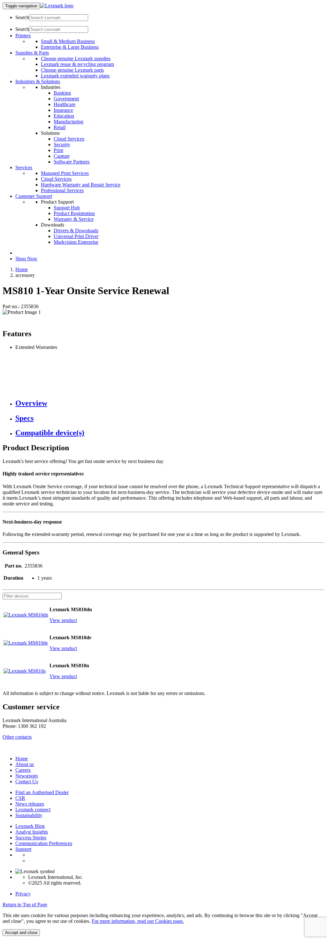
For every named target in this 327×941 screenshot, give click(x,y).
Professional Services (62, 190)
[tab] (169, 403)
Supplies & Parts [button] (32, 52)
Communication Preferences (43, 843)
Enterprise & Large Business (70, 47)
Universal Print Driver (76, 236)
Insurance (63, 110)
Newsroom (26, 775)
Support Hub (67, 207)
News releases (29, 804)
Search (22, 17)
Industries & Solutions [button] (37, 81)
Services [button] (23, 167)
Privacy (23, 893)
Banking (62, 93)
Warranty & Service (74, 219)
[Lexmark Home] (56, 5)
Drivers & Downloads (76, 230)
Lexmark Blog (30, 826)
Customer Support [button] (33, 196)
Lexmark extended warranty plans (75, 75)
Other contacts (17, 737)
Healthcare (64, 104)
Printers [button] (23, 35)
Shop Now (26, 258)
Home (21, 269)
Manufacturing (68, 121)
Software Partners (71, 161)
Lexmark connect (32, 809)
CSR (20, 798)
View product (63, 620)
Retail (59, 127)
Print (58, 150)
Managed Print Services (65, 173)
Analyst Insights (31, 832)
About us (24, 764)
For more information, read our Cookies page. (138, 921)
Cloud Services (69, 138)
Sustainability (28, 815)
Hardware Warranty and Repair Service (80, 184)
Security (62, 144)
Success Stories (30, 837)
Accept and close (21, 932)
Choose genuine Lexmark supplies (75, 58)
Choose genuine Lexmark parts (72, 70)
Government (66, 98)
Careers (23, 770)
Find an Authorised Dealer (42, 792)
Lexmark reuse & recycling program (77, 64)
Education (64, 116)
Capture (62, 156)
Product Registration (74, 213)
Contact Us (26, 781)
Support (23, 849)
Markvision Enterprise (76, 242)
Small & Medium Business (68, 41)
